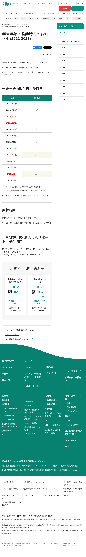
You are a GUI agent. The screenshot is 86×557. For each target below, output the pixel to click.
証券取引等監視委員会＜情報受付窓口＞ (18, 466)
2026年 (62, 48)
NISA (54, 18)
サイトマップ (71, 447)
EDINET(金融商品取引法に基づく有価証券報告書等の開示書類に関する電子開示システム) (38, 470)
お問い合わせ (16, 3)
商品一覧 (8, 18)
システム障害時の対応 (10, 489)
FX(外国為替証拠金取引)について (18, 339)
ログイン (77, 8)
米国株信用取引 (51, 404)
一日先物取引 (70, 407)
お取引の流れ (29, 434)
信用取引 (5, 404)
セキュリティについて (51, 482)
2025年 (62, 54)
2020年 (62, 80)
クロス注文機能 (30, 423)
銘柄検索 (80, 3)
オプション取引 (71, 411)
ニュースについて (12, 335)
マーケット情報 (63, 13)
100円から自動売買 (52, 425)
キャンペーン (52, 13)
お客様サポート (76, 13)
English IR (52, 3)
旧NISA (70, 421)
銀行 (68, 18)
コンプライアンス (49, 489)
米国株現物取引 (51, 400)
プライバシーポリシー (51, 495)
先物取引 (68, 403)
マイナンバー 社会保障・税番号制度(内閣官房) (59, 466)
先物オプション (45, 18)
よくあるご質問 (27, 3)
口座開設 (64, 8)
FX (37, 18)
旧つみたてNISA (73, 425)
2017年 (62, 100)
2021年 (62, 32)
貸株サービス (7, 431)
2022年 (62, 74)
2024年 (62, 61)
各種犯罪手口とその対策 (31, 482)
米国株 (23, 18)
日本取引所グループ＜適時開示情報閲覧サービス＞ (22, 461)
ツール (43, 13)
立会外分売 (28, 402)
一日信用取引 (9, 420)
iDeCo (60, 18)
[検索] (74, 3)
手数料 (28, 13)
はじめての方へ (8, 13)
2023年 (62, 67)
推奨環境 (66, 495)
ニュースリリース (66, 26)
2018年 (62, 93)
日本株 (16, 18)
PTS (4, 435)
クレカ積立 (77, 18)
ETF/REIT (28, 406)
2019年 (62, 87)
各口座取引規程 (7, 482)
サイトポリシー (28, 495)
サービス (35, 13)
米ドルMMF (70, 440)
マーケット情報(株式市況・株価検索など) (32, 377)
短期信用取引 (9, 415)
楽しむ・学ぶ (19, 13)
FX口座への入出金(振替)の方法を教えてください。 (22, 223)
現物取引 (5, 400)
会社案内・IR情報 (40, 3)
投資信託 (31, 18)
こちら (28, 195)
